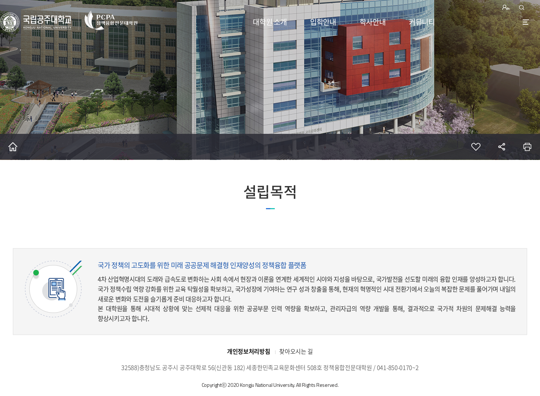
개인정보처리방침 (248, 351)
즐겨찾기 (476, 147)
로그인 (506, 7)
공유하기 (501, 147)
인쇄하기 (527, 147)
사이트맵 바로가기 (526, 21)
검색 (521, 7)
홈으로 (13, 147)
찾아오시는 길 (296, 351)
